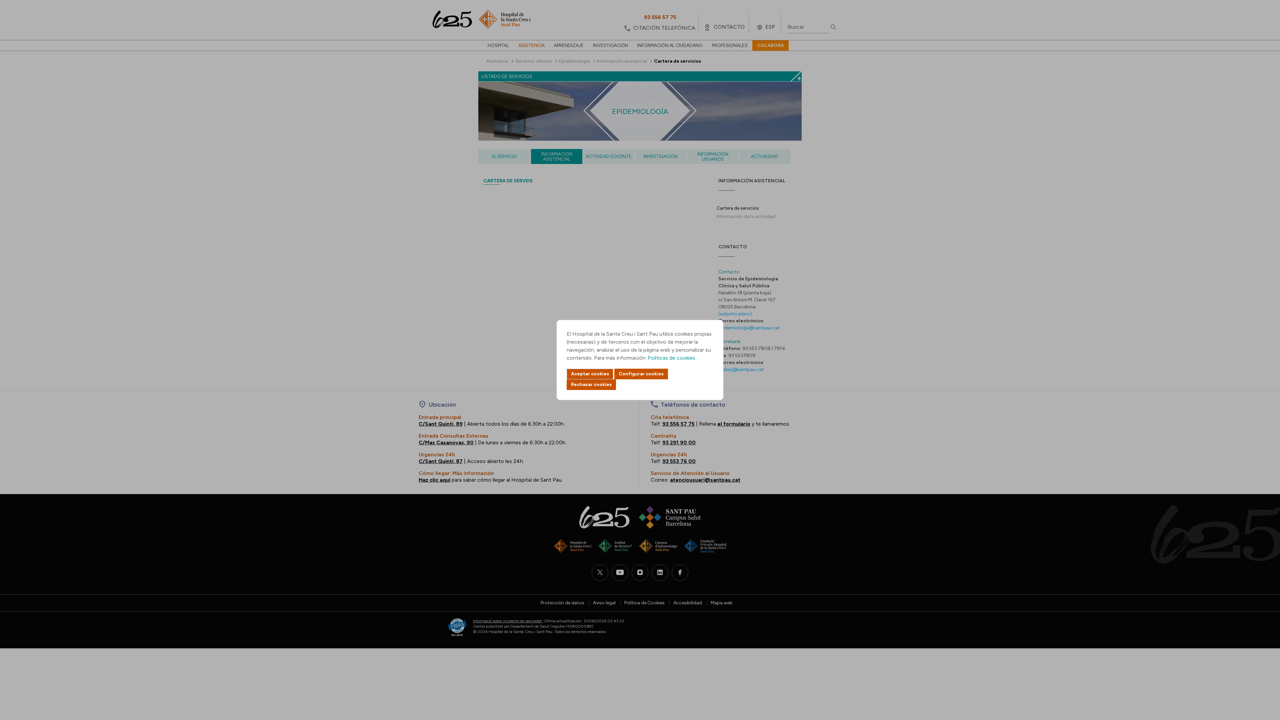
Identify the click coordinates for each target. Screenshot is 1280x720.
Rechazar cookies (591, 384)
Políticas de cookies (671, 358)
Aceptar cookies (590, 374)
